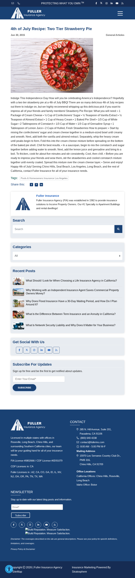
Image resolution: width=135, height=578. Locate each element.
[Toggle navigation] (120, 13)
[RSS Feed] (122, 3)
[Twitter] (101, 3)
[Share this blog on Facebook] (31, 184)
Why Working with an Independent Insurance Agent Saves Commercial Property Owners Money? (72, 292)
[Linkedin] (111, 3)
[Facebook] (96, 3)
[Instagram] (106, 3)
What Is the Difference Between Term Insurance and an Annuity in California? (71, 314)
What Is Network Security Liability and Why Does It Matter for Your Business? (70, 325)
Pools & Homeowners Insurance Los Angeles (44, 178)
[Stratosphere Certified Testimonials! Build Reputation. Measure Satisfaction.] (47, 529)
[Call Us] (19, 3)
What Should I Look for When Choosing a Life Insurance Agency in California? (71, 280)
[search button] (118, 229)
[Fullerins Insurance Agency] (33, 13)
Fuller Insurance (47, 195)
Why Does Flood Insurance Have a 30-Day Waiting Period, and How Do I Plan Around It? (71, 303)
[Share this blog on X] (36, 184)
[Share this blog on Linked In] (41, 184)
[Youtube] (117, 3)
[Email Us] (13, 3)
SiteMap (17, 571)
